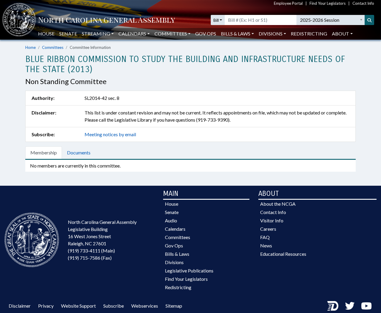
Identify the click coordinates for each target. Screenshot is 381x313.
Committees (52, 47)
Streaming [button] (96, 33)
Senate (68, 33)
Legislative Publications (189, 270)
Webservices (144, 306)
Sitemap (173, 306)
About (340, 33)
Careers (268, 229)
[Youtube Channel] (366, 306)
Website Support (78, 306)
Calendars (175, 229)
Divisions (174, 262)
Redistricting (309, 33)
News (266, 245)
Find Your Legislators (328, 3)
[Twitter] (350, 306)
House (46, 33)
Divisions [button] (270, 33)
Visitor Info (271, 220)
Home (30, 47)
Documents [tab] (78, 152)
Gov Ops (205, 33)
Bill (216, 20)
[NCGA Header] (106, 20)
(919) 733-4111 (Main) (91, 250)
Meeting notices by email (110, 134)
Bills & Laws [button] (235, 33)
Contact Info (363, 3)
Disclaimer (20, 306)
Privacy (46, 306)
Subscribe (113, 306)
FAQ (265, 237)
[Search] (369, 20)
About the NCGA (278, 204)
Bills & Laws (177, 254)
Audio (171, 220)
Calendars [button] (132, 33)
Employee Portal (288, 3)
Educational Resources (283, 254)
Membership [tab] (43, 152)
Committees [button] (170, 33)
